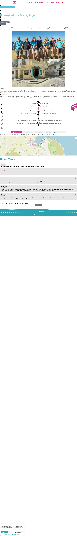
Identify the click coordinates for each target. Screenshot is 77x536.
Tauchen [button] (30, 2)
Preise (47, 2)
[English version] (62, 2)
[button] (22, 524)
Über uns (52, 2)
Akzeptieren (4, 532)
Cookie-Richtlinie (7, 534)
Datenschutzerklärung (13, 534)
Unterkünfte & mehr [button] (39, 2)
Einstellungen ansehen (19, 532)
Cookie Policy (32, 214)
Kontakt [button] (57, 2)
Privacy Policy (39, 214)
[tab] (16, 132)
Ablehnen (11, 532)
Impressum (17, 534)
